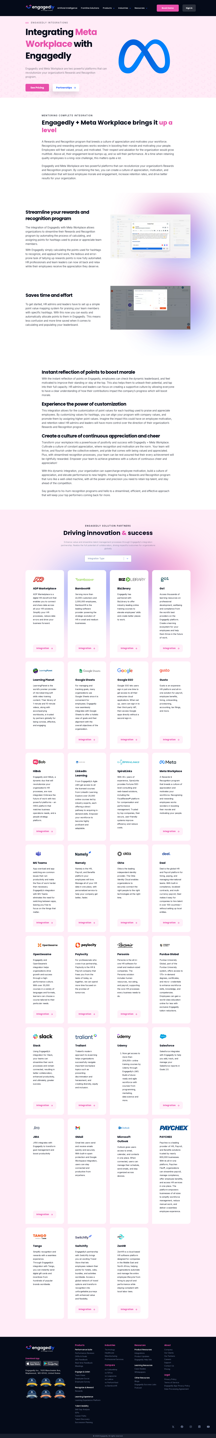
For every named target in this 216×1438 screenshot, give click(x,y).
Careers (167, 1359)
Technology (110, 1349)
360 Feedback (81, 1359)
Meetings (79, 1366)
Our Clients (169, 1353)
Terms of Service (171, 1382)
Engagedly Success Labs (145, 1384)
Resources (140, 8)
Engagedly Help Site (143, 1359)
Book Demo (168, 8)
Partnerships (64, 87)
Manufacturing (111, 1356)
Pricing (167, 1369)
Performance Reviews (84, 1353)
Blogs (136, 1381)
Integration (42, 648)
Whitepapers (140, 1372)
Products (107, 8)
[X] (173, 1427)
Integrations (139, 1353)
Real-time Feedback (83, 1363)
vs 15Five (109, 1373)
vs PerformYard (111, 1382)
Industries (123, 8)
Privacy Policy (170, 1379)
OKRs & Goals (81, 1356)
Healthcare (109, 1353)
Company (168, 1349)
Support (167, 1362)
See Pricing (37, 87)
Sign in (189, 8)
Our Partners (169, 1356)
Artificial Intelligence (67, 8)
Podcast (138, 1388)
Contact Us (169, 1366)
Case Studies (140, 1369)
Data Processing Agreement (176, 1389)
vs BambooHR (111, 1386)
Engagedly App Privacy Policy (177, 1386)
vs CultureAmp (111, 1369)
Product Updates (141, 1356)
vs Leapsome (110, 1376)
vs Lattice (109, 1379)
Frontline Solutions (90, 8)
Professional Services (114, 1359)
